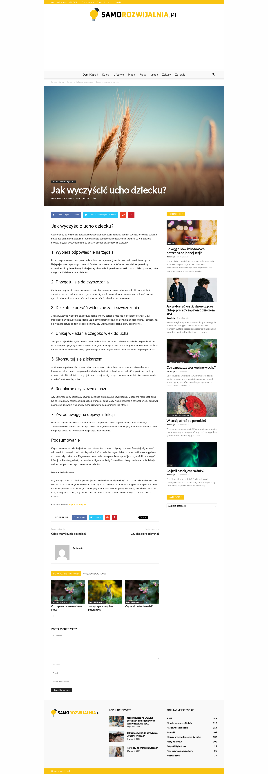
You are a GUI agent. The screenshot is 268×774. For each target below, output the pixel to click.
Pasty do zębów (174, 741)
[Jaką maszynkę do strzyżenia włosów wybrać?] (116, 736)
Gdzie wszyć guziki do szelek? (68, 533)
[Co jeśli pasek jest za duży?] (192, 454)
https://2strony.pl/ (77, 504)
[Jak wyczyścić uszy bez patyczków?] (105, 592)
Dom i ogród (90, 74)
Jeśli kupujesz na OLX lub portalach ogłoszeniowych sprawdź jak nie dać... (141, 720)
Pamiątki (171, 732)
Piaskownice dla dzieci (177, 727)
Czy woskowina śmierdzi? (139, 606)
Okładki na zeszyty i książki (179, 723)
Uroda (154, 74)
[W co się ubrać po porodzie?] (192, 404)
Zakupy (166, 74)
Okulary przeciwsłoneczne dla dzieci (184, 737)
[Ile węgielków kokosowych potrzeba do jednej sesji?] (192, 232)
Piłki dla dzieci (173, 755)
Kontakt (117, 2)
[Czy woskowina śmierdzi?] (142, 592)
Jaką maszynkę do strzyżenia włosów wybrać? (142, 734)
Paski (170, 465)
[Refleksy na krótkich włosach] (116, 751)
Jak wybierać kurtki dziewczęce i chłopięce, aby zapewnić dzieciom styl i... (191, 310)
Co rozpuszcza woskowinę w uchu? (191, 367)
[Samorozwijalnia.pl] (134, 14)
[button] (213, 74)
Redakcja (61, 198)
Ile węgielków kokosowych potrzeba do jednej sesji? (186, 251)
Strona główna (88, 2)
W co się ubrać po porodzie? (186, 420)
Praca (142, 74)
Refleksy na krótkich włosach (142, 747)
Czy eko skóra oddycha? (145, 533)
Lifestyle (119, 74)
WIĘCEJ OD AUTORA (94, 573)
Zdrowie (180, 74)
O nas (99, 2)
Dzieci (105, 74)
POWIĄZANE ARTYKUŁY (66, 573)
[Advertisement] (134, 47)
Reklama (108, 2)
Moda (131, 74)
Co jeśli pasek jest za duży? (185, 471)
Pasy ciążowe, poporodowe (178, 415)
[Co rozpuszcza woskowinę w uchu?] (68, 592)
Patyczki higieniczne (67, 182)
